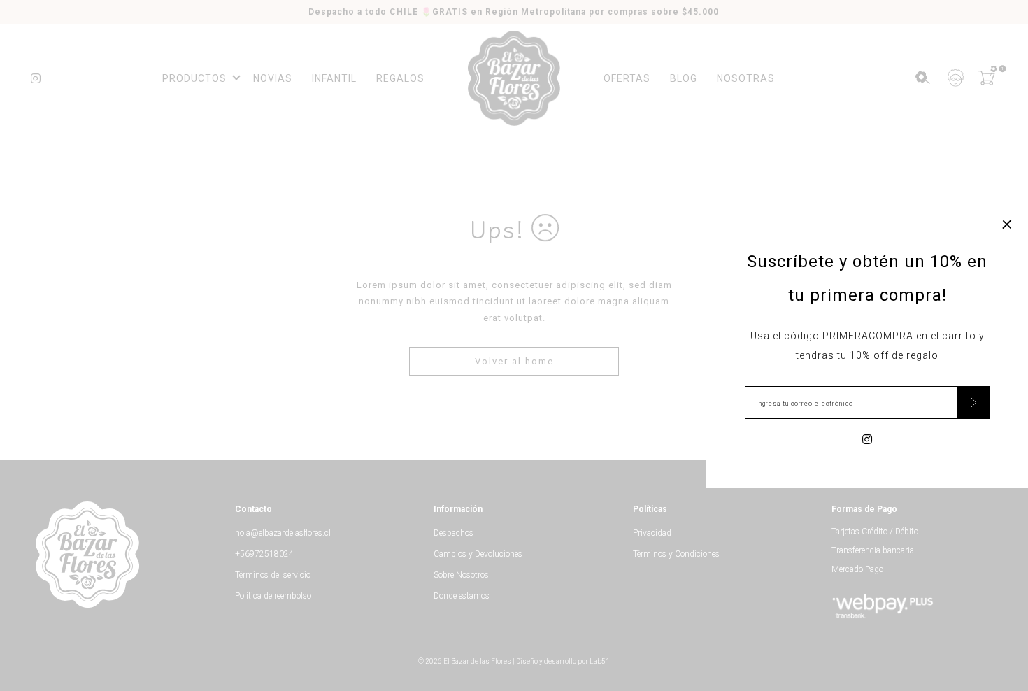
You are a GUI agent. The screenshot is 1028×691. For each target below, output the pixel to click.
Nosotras (746, 78)
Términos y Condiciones (676, 554)
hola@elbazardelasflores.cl (283, 533)
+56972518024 (264, 554)
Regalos (400, 78)
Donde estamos (462, 596)
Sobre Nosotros (461, 575)
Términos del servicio (272, 575)
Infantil (334, 78)
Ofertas (627, 78)
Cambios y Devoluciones (478, 554)
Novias (272, 78)
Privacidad (652, 533)
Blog (683, 78)
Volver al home (514, 361)
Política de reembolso (273, 596)
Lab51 (600, 661)
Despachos (453, 533)
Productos (194, 78)
